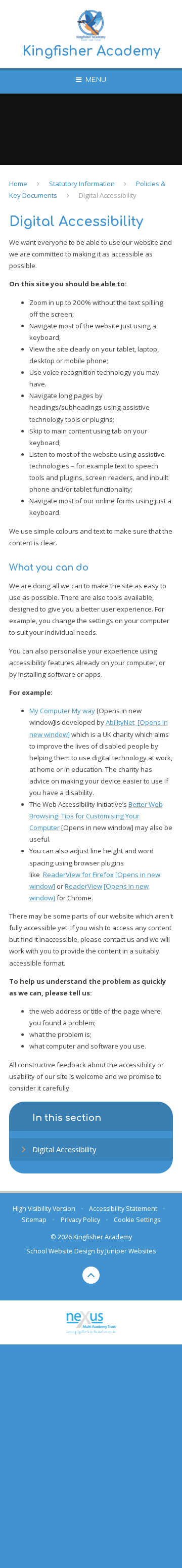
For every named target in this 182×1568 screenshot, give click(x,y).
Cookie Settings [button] (137, 1219)
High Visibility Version (44, 1208)
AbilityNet (120, 722)
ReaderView (83, 886)
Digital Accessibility (107, 195)
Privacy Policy (80, 1219)
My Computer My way (62, 710)
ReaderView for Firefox (78, 874)
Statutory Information (82, 183)
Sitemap (34, 1219)
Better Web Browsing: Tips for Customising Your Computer (96, 816)
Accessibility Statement (123, 1208)
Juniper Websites (130, 1251)
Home (18, 183)
